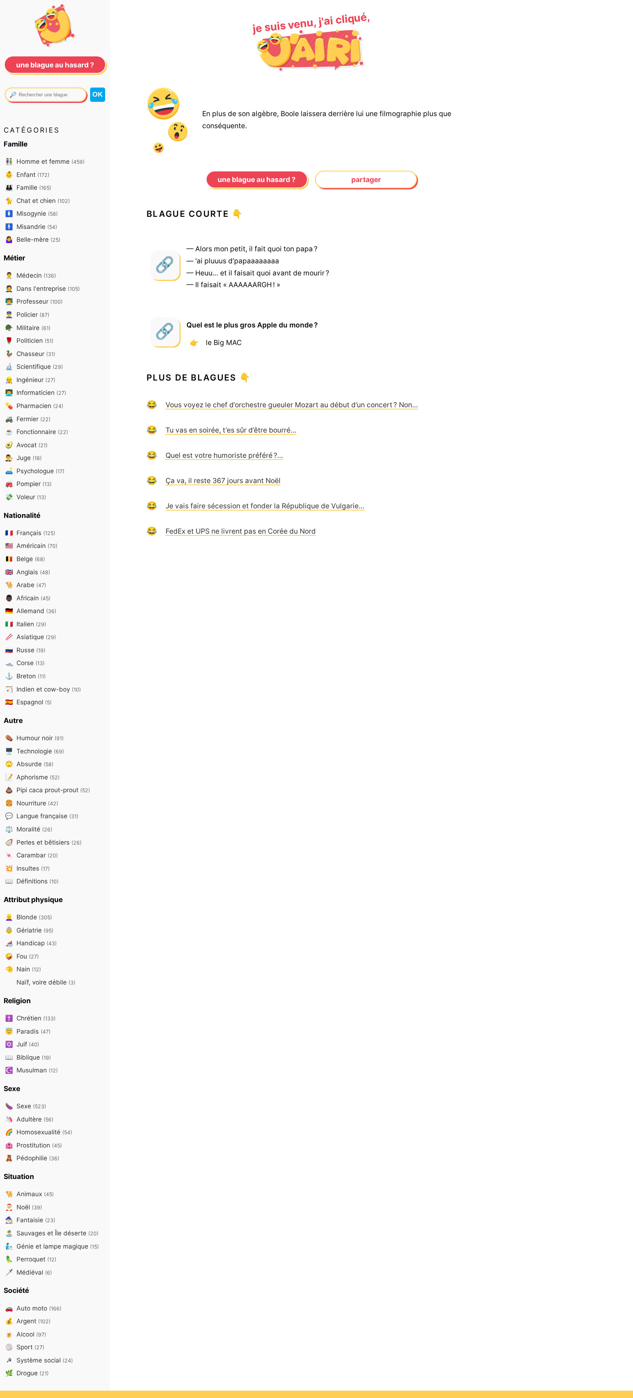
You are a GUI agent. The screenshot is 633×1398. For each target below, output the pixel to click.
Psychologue (34, 471)
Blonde (28, 917)
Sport (24, 1347)
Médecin (30, 275)
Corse (25, 663)
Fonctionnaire (36, 431)
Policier (27, 314)
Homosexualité (38, 1132)
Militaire (28, 327)
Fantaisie (30, 1220)
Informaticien (35, 392)
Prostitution (33, 1145)
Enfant (27, 174)
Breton (25, 676)
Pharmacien (34, 405)
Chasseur (30, 353)
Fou (22, 956)
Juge (23, 457)
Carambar (31, 855)
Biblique (28, 1057)
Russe (25, 650)
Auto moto (33, 1308)
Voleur (25, 497)
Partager (366, 179)
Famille (28, 187)
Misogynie (31, 213)
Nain (23, 969)
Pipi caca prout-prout (47, 790)
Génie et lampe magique (52, 1246)
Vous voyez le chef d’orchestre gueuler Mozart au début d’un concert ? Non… (292, 404)
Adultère (29, 1119)
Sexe (25, 1106)
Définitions (32, 881)
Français (30, 533)
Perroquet (30, 1259)
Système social (39, 1360)
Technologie (34, 751)
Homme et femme (45, 161)
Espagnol (28, 702)
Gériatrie (29, 930)
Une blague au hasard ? (257, 179)
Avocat (26, 445)
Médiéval (28, 1272)
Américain (31, 545)
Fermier (28, 419)
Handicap (31, 943)
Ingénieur (30, 379)
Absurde (29, 764)
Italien (25, 624)
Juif (22, 1044)
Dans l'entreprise (42, 288)
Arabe (25, 585)
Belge (25, 559)
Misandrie (31, 226)
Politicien (29, 340)
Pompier (28, 483)
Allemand (30, 611)
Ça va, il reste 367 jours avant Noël (223, 480)
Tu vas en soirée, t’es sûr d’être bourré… (231, 430)
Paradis (28, 1031)
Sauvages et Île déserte (52, 1233)
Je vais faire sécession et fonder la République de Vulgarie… (265, 505)
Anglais (27, 572)
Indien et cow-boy (43, 689)
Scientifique (34, 366)
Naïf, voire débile (45, 982)
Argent (28, 1321)
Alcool (25, 1334)
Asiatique (30, 637)
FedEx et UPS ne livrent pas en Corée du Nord (241, 531)
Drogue (27, 1373)
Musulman (31, 1070)
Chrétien (30, 1018)
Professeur (34, 301)
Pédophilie (32, 1158)
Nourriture (31, 803)
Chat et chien (37, 200)
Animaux (29, 1194)
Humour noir (34, 738)
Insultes (27, 868)
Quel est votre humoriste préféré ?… (224, 455)
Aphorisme (32, 777)
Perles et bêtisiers (43, 842)
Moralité (28, 829)
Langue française (41, 816)
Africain (28, 598)
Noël (23, 1207)
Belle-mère (32, 239)
